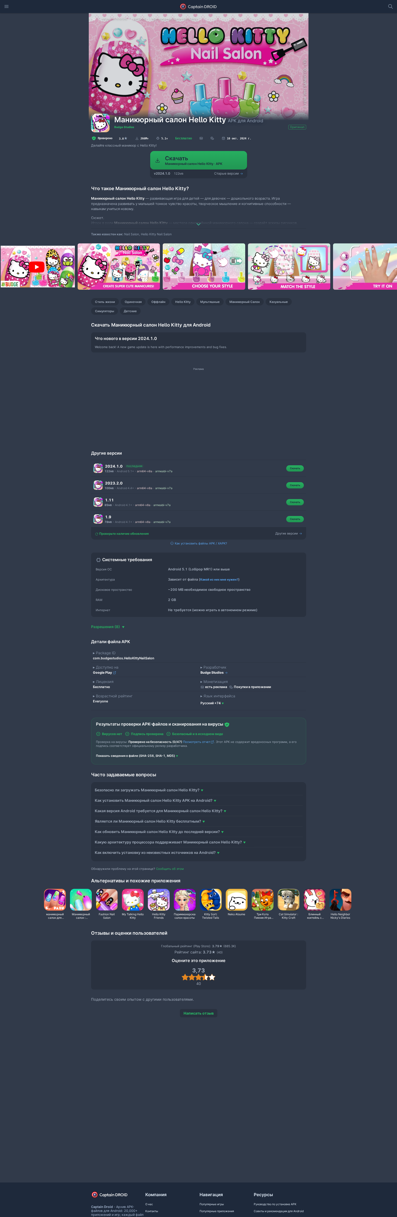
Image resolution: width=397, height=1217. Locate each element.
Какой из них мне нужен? (219, 579)
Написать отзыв (199, 1013)
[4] (205, 977)
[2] (191, 977)
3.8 (123, 138)
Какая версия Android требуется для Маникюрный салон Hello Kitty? (158, 810)
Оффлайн (158, 302)
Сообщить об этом (170, 869)
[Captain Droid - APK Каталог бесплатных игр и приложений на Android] (198, 6)
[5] (212, 977)
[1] (185, 977)
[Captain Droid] (113, 1196)
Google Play (103, 672)
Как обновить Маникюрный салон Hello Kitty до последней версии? (157, 831)
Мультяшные (210, 302)
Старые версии (227, 173)
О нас (149, 1204)
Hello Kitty (183, 302)
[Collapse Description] (198, 221)
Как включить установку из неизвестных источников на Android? (155, 852)
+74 (210, 703)
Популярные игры (212, 1204)
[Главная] (94, 18)
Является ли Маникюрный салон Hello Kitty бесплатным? (148, 821)
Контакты (151, 1211)
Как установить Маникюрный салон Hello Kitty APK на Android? (154, 800)
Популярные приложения (217, 1211)
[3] (198, 977)
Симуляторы (104, 311)
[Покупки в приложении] (212, 138)
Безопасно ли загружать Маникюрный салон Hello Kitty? (147, 790)
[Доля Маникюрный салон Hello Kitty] (301, 18)
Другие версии (287, 533)
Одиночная (133, 302)
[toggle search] (390, 6)
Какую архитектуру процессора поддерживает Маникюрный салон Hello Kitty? (168, 842)
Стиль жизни (105, 302)
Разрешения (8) (106, 626)
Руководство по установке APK (275, 1204)
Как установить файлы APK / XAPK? (200, 543)
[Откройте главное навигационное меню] (6, 6)
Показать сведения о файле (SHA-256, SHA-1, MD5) (135, 756)
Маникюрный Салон (244, 302)
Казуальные (279, 302)
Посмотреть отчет (196, 742)
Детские (130, 311)
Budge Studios (124, 127)
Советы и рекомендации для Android (279, 1211)
